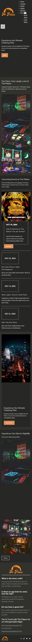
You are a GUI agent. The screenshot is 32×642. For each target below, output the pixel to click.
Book (4, 55)
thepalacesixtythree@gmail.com (12, 631)
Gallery (5, 558)
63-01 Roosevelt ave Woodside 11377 (12, 625)
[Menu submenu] (25, 13)
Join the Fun (9, 423)
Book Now (8, 246)
